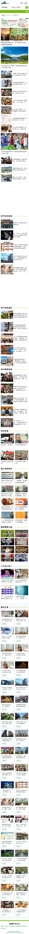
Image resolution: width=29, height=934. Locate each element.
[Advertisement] (14, 199)
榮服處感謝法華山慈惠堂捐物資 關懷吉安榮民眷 (21, 706)
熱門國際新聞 (6, 369)
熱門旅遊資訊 (6, 308)
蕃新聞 (4, 623)
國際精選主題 (6, 527)
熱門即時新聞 (6, 216)
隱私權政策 (18, 926)
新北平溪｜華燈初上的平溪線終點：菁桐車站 (7, 860)
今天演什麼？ (6, 566)
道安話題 (4, 431)
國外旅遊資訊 (6, 468)
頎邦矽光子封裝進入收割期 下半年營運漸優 (7, 689)
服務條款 (12, 926)
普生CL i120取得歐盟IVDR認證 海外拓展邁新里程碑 (7, 638)
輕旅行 (18, 846)
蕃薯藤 (5, 3)
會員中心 (7, 926)
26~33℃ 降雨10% (12, 15)
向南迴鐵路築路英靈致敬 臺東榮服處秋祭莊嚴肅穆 (7, 757)
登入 (22, 3)
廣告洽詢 (3, 928)
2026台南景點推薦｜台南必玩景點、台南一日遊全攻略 (21, 860)
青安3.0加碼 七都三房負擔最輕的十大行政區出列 (21, 723)
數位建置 (24, 926)
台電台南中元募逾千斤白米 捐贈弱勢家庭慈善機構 (21, 774)
